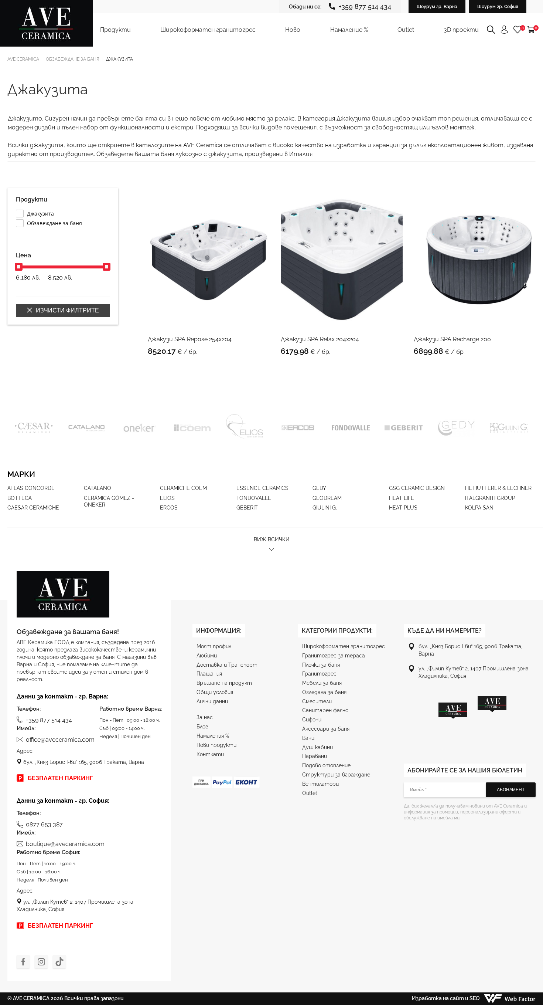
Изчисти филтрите (66, 310)
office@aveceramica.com (60, 739)
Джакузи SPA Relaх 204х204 (320, 339)
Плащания (209, 674)
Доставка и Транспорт (227, 665)
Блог (202, 727)
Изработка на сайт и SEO (446, 998)
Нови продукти (216, 745)
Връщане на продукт (224, 683)
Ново (292, 29)
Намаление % (349, 29)
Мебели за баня (322, 683)
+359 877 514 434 (365, 6)
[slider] (19, 267)
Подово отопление (326, 765)
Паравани (314, 756)
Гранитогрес (319, 674)
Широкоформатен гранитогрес (208, 29)
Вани (308, 738)
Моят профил (214, 646)
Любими (207, 656)
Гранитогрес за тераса (333, 656)
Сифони (311, 720)
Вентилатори (320, 784)
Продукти (115, 29)
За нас (205, 717)
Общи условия (215, 692)
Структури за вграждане (336, 775)
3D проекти (461, 29)
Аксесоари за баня (325, 729)
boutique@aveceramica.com (65, 843)
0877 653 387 (44, 824)
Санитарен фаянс (325, 710)
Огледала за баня (324, 692)
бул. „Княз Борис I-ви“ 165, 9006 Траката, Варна (83, 762)
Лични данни (212, 701)
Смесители (317, 701)
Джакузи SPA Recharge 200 (452, 339)
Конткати (210, 754)
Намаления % (213, 736)
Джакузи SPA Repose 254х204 (190, 339)
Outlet (405, 29)
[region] (472, 719)
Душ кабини (317, 747)
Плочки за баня (321, 665)
